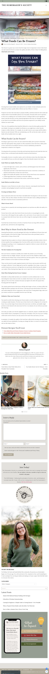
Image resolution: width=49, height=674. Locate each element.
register (24, 472)
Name (6, 444)
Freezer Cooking (27, 44)
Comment (6, 422)
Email (27, 444)
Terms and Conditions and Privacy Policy (29, 450)
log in (39, 472)
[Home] (1, 38)
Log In (21, 669)
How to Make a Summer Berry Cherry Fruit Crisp (15, 609)
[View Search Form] (3, 1)
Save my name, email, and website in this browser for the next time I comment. (22, 447)
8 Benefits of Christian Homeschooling (12, 599)
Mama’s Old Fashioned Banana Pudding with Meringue (16, 595)
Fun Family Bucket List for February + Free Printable (37, 367)
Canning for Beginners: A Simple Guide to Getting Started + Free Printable (21, 602)
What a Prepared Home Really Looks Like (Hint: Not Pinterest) (18, 606)
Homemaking (33, 44)
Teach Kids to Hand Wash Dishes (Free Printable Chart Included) (11, 367)
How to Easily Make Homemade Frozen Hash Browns (17, 333)
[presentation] (12, 390)
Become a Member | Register (13, 669)
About (31, 669)
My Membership (26, 669)
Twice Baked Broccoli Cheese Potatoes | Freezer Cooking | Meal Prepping (22, 331)
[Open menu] (46, 5)
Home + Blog (4, 669)
